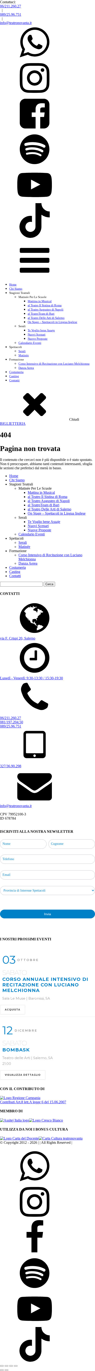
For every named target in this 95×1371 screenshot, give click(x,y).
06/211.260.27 (10, 6)
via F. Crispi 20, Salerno (17, 638)
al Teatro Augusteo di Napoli (45, 309)
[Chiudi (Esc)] (16, 1366)
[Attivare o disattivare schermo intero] (6, 1366)
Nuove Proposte (38, 338)
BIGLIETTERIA (13, 424)
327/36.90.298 (10, 766)
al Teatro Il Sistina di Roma (45, 305)
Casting (14, 376)
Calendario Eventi (29, 343)
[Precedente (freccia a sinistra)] (2, 1370)
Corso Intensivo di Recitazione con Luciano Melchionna (53, 363)
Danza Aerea (26, 368)
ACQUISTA (12, 1009)
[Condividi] (11, 1366)
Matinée (23, 355)
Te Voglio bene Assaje (41, 330)
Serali (22, 351)
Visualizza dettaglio (23, 1074)
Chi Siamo (15, 288)
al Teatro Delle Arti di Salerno (46, 318)
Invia (47, 914)
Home (13, 284)
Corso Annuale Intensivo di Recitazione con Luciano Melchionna (45, 984)
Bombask (16, 1050)
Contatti (14, 380)
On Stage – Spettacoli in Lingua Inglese (52, 322)
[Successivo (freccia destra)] (6, 1370)
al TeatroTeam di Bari (41, 313)
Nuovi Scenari (36, 334)
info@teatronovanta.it (16, 23)
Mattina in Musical (40, 301)
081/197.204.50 (11, 722)
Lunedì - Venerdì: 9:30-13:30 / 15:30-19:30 (31, 678)
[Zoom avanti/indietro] (2, 1366)
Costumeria (16, 372)
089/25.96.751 (10, 14)
